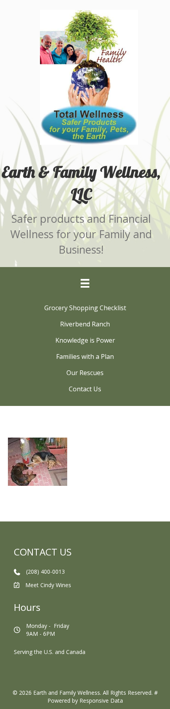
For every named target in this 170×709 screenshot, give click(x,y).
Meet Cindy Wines (48, 585)
